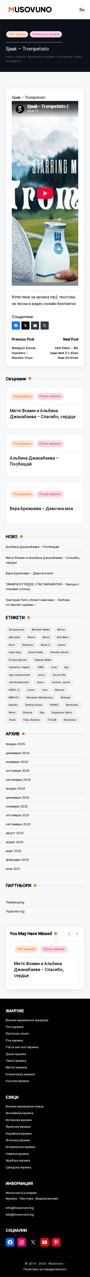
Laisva (31, 689)
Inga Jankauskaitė (19, 674)
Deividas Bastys (59, 652)
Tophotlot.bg (15, 911)
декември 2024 (18, 753)
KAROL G (14, 689)
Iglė (66, 667)
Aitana (31, 637)
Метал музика (16, 1067)
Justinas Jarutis (60, 682)
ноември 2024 (17, 762)
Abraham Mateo (41, 629)
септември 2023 (18, 824)
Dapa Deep (15, 652)
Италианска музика (20, 1147)
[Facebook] (16, 325)
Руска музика (50, 396)
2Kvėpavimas (16, 629)
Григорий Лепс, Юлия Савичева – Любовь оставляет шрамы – (38, 602)
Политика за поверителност (45, 1269)
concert (61, 644)
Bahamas (27, 644)
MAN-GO (14, 697)
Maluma (59, 689)
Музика (20, 56)
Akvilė (46, 637)
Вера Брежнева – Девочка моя (41, 508)
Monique (65, 697)
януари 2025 (15, 744)
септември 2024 (18, 779)
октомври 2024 (18, 770)
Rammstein (72, 704)
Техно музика (16, 1060)
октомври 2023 (18, 815)
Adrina (61, 629)
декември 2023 (18, 797)
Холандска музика (46, 34)
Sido (42, 712)
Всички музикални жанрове (27, 1020)
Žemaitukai (70, 719)
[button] (69, 933)
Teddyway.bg (15, 902)
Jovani (40, 682)
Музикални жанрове (41, 56)
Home (9, 56)
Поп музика (17, 34)
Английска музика (19, 1113)
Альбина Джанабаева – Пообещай (32, 547)
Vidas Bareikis (31, 719)
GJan (54, 667)
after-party (14, 637)
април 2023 (15, 842)
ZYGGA (52, 719)
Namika (13, 704)
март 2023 (14, 851)
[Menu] (81, 9)
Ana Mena (62, 637)
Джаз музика (16, 1054)
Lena (45, 689)
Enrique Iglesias (18, 659)
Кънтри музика (17, 1081)
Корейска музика (19, 1133)
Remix (12, 712)
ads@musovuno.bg (20, 1214)
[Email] (35, 325)
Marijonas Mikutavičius (39, 697)
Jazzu (41, 674)
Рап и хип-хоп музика (22, 1047)
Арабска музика (18, 1160)
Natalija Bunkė (33, 704)
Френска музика (18, 1126)
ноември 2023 (17, 806)
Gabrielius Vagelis (19, 667)
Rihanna (27, 712)
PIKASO (54, 704)
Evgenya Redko (43, 659)
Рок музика (14, 1040)
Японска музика (18, 1140)
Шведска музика (18, 1167)
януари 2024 (15, 788)
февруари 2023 (17, 859)
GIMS (40, 667)
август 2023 (15, 833)
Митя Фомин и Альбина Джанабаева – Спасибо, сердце (43, 560)
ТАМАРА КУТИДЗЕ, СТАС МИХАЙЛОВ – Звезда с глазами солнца (42, 586)
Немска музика (17, 1154)
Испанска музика (19, 1120)
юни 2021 (13, 869)
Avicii (12, 644)
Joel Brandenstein (19, 682)
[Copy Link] (45, 325)
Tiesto (12, 719)
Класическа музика (20, 1074)
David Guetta (35, 652)
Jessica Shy (59, 674)
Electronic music (17, 1033)
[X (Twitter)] (25, 325)
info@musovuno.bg (20, 1208)
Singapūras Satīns (61, 712)
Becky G (45, 644)
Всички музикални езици (25, 1106)
